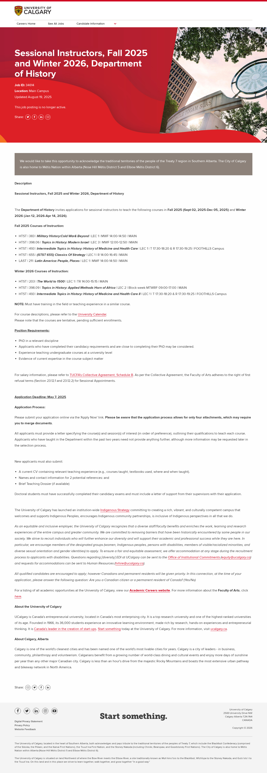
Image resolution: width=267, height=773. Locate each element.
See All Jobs (56, 23)
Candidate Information (91, 23)
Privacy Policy (22, 725)
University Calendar (92, 314)
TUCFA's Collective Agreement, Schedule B (101, 375)
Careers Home (26, 23)
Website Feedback (25, 729)
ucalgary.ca (218, 629)
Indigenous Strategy (115, 510)
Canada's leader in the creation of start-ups (65, 629)
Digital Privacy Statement (29, 721)
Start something (109, 629)
